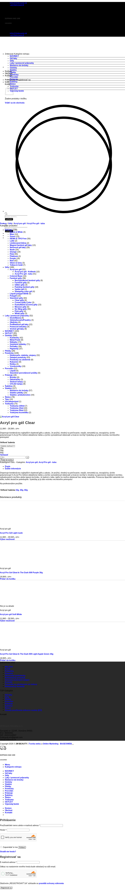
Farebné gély (16, 278)
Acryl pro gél (20, 223)
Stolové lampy (16, 382)
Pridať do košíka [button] (7, 579)
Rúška (13, 364)
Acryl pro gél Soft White (11, 614)
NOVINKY (14, 56)
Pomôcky (14, 75)
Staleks (13, 70)
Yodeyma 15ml (16, 408)
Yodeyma (14, 86)
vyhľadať (9, 231)
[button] (18, 80)
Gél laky (13, 58)
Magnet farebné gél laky (21, 245)
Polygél (13, 296)
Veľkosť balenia (7, 442)
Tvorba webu (35, 744)
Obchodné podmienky (15, 675)
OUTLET (14, 89)
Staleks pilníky (16, 393)
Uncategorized (11, 401)
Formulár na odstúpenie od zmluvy (21, 684)
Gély (12, 61)
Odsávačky (15, 379)
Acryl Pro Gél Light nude (11, 533)
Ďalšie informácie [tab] (13, 469)
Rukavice (14, 362)
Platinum (14, 256)
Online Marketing (50, 744)
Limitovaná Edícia (18, 243)
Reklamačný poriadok (15, 678)
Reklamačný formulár (15, 686)
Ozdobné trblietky (18, 344)
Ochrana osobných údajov (17, 680)
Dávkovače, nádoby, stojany (23, 355)
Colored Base (16, 276)
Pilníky (13, 72)
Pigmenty (14, 349)
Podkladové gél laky (19, 324)
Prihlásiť (22, 847)
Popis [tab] (7, 466)
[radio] (7, 448)
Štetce (13, 84)
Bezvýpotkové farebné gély (27, 280)
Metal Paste (15, 340)
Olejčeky (14, 322)
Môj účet (9, 667)
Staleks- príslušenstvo (20, 395)
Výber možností (7, 539)
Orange (13, 252)
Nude (12, 250)
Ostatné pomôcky (18, 357)
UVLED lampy (16, 384)
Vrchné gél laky (17, 329)
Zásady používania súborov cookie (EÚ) (23, 710)
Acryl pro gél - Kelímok (25, 272)
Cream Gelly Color (23, 302)
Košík (7, 669)
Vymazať (4, 455)
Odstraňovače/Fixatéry (20, 320)
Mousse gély (20, 307)
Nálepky (13, 342)
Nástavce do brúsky (19, 65)
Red (12, 261)
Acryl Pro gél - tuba (36, 223)
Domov (3, 223)
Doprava (9, 673)
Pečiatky (14, 346)
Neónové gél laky (18, 247)
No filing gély (21, 309)
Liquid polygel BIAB (19, 294)
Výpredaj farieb (17, 91)
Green (12, 236)
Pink (12, 254)
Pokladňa (9, 671)
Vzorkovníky (15, 366)
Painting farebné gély (24, 287)
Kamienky (14, 338)
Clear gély (19, 300)
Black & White (16, 232)
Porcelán (14, 77)
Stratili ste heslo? (8, 852)
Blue (12, 234)
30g (21, 490)
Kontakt (8, 76)
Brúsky (13, 377)
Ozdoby (13, 68)
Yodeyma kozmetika (19, 412)
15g (17, 490)
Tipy (7, 399)
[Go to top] (73, 744)
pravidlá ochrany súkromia (51, 883)
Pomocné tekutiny (18, 327)
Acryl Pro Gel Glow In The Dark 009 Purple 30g (21, 573)
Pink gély (19, 311)
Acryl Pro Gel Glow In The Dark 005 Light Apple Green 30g (26, 654)
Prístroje (14, 79)
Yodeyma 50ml (16, 410)
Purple (13, 258)
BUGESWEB (66, 744)
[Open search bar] (6, 214)
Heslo (3, 830)
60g (26, 490)
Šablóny (13, 82)
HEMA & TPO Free (18, 239)
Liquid (13, 371)
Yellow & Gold (16, 265)
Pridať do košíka (7, 460)
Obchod (8, 73)
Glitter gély (20, 285)
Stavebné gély (16, 298)
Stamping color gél (23, 291)
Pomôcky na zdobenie (20, 360)
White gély (19, 313)
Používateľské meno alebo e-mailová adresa (20, 825)
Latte (12, 241)
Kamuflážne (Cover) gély (26, 305)
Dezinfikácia (15, 318)
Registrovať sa (6, 888)
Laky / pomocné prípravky (22, 63)
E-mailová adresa (8, 862)
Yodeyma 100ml (17, 406)
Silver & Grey (16, 263)
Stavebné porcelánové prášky (23, 373)
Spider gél (19, 289)
